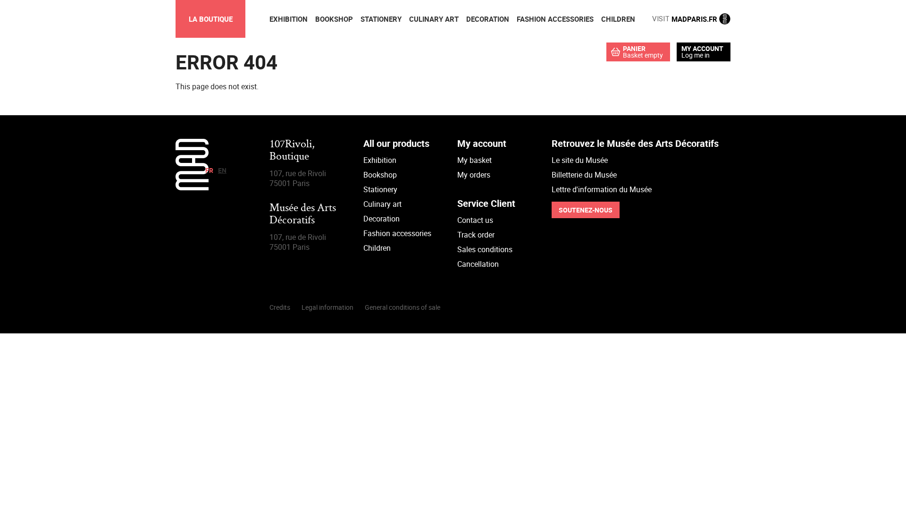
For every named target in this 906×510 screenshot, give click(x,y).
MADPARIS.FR (685, 19)
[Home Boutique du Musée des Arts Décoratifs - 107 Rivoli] (192, 187)
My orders (473, 175)
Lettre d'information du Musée (602, 189)
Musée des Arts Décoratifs (302, 214)
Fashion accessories (397, 233)
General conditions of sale (402, 307)
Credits (279, 307)
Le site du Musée (580, 160)
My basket (474, 160)
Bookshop (380, 175)
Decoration (381, 218)
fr (209, 170)
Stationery (380, 189)
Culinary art (382, 204)
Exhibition (379, 160)
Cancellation (478, 264)
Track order (476, 235)
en (222, 170)
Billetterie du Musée (584, 175)
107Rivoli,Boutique (292, 150)
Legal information (327, 307)
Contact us (475, 220)
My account (702, 48)
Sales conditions (484, 249)
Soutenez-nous (585, 209)
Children (377, 248)
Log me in (695, 55)
